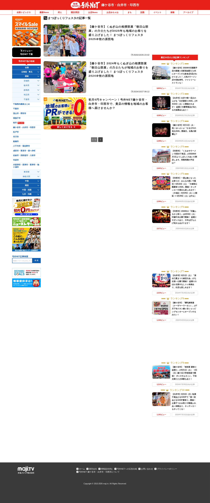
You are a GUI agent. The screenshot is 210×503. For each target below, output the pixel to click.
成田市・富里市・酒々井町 (24, 151)
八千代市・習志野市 (21, 146)
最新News (44, 12)
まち (130, 12)
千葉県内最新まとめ (21, 104)
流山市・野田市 (19, 113)
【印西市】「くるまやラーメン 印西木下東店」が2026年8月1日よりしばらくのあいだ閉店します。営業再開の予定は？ (184, 157)
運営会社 (93, 469)
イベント (157, 12)
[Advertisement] (175, 35)
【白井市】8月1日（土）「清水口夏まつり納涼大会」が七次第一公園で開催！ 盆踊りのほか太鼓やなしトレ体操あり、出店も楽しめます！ (184, 281)
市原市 (16, 160)
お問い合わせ (147, 469)
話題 (142, 12)
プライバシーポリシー (167, 469)
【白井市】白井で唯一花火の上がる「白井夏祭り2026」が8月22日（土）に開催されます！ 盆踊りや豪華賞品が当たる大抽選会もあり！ (184, 104)
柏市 (18, 123)
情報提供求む (107, 469)
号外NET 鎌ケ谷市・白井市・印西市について (99, 472)
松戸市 (16, 132)
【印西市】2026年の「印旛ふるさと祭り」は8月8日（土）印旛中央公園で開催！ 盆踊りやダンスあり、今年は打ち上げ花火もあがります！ (184, 217)
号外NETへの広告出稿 (127, 469)
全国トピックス (24, 12)
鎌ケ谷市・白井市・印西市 (120, 5)
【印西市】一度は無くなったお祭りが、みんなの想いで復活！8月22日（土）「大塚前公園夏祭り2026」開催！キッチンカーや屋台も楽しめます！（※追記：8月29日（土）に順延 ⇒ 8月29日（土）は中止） (184, 187)
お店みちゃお (113, 12)
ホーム (82, 469)
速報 (172, 12)
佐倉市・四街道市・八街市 (24, 155)
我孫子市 (17, 118)
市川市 (16, 137)
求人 (60, 12)
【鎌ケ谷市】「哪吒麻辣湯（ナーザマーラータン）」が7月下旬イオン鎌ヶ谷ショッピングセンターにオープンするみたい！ (184, 309)
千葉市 (16, 109)
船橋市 (16, 141)
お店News (93, 12)
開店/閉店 (75, 12)
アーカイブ (188, 12)
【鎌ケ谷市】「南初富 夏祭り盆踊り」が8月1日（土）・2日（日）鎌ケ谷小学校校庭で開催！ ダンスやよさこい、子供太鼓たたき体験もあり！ (184, 373)
